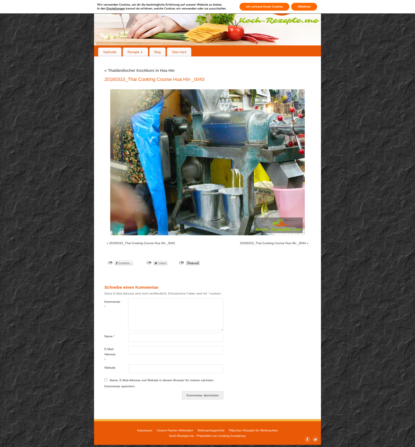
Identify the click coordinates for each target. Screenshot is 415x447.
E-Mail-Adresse (110, 354)
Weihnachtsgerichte (211, 430)
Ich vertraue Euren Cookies (264, 7)
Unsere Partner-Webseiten (175, 430)
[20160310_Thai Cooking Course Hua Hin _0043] (207, 162)
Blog (157, 52)
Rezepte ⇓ (135, 52)
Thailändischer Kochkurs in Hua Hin (139, 70)
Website (109, 367)
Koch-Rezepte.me (181, 435)
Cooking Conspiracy (232, 435)
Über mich (179, 52)
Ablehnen (304, 7)
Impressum (144, 430)
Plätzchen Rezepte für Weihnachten (253, 430)
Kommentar (110, 304)
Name (109, 336)
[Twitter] (315, 439)
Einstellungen (115, 9)
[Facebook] (307, 439)
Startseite (110, 52)
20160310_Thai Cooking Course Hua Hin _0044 (273, 243)
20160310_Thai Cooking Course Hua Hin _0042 (142, 243)
